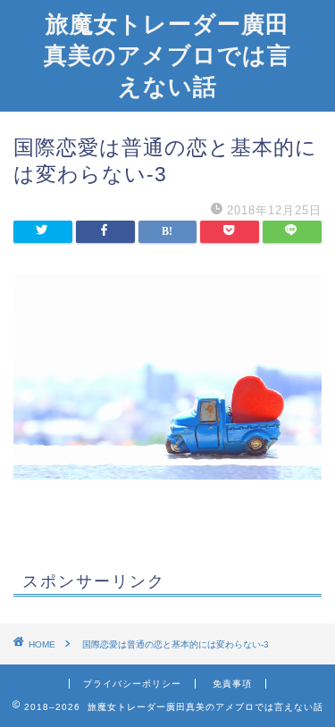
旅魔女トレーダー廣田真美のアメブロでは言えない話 (167, 54)
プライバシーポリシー (132, 684)
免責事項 (232, 684)
